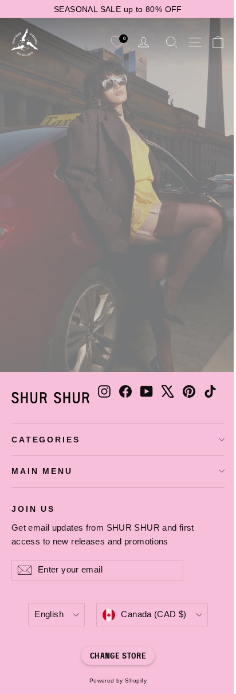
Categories (45, 439)
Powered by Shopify (118, 680)
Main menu (42, 471)
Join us (33, 508)
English (49, 614)
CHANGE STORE (118, 655)
